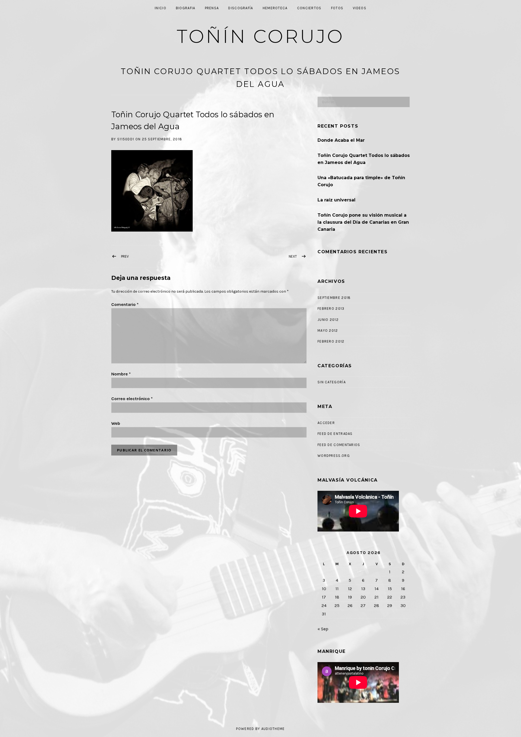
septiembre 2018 (334, 298)
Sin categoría (331, 382)
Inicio (160, 8)
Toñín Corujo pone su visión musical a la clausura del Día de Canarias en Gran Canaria (363, 222)
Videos (359, 8)
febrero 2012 (331, 341)
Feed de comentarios (338, 445)
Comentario (125, 304)
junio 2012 (328, 320)
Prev (125, 256)
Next (293, 256)
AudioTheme (273, 729)
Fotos (337, 8)
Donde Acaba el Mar (341, 140)
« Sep (322, 628)
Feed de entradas (335, 434)
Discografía (240, 8)
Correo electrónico (132, 398)
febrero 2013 (331, 308)
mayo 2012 (327, 330)
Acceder (326, 423)
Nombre (121, 374)
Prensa (212, 8)
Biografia (185, 8)
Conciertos (309, 8)
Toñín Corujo (261, 36)
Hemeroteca (275, 8)
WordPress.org (333, 456)
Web (115, 423)
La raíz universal (336, 200)
